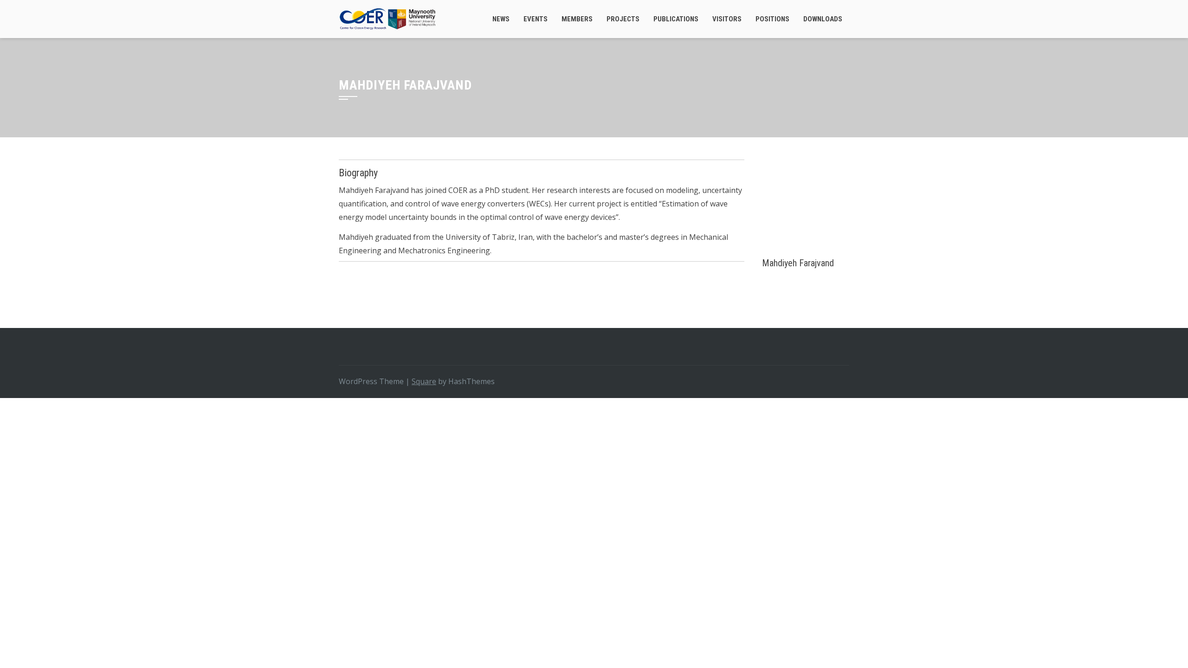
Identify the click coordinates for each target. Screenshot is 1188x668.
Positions (772, 19)
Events (535, 19)
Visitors (727, 19)
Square (424, 381)
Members (577, 19)
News (501, 19)
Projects (623, 19)
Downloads (822, 19)
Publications (675, 19)
